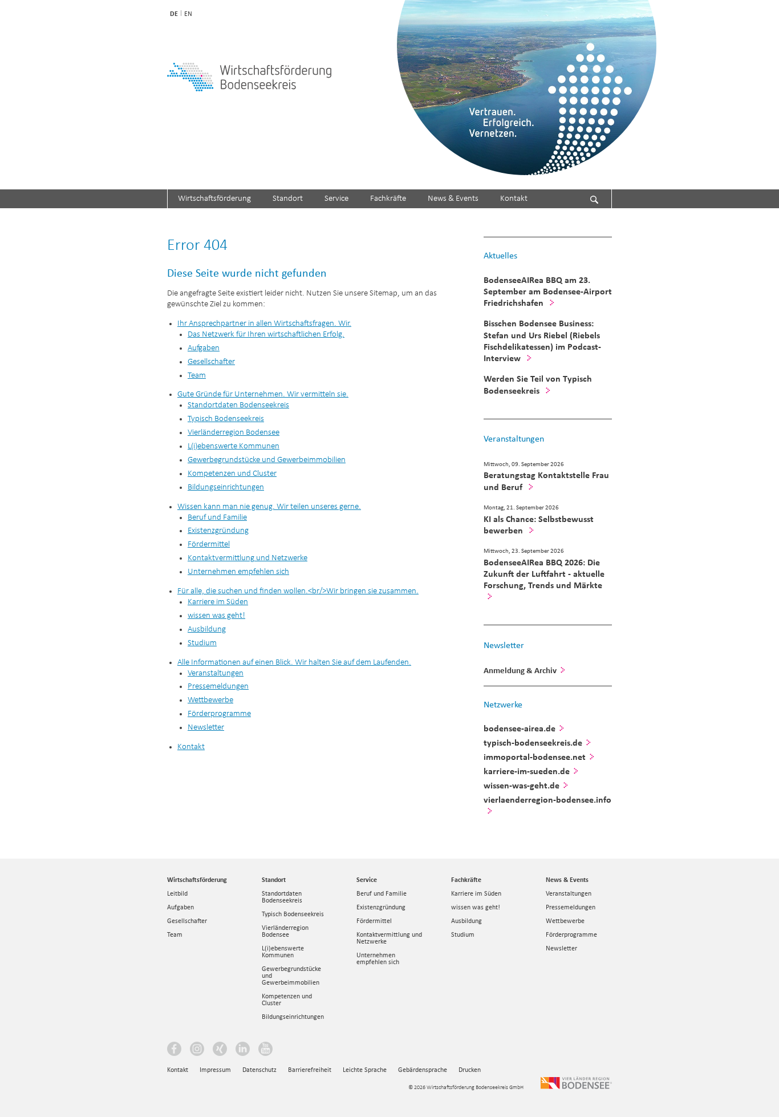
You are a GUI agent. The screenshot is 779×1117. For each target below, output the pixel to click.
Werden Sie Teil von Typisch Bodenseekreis (538, 384)
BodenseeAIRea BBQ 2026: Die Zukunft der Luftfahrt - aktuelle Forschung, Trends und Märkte (544, 573)
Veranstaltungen (514, 438)
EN (188, 14)
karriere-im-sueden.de (527, 771)
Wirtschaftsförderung (214, 199)
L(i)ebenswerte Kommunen (283, 951)
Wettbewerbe (565, 921)
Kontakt (514, 199)
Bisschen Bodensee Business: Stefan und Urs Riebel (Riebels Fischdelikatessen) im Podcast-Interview (542, 340)
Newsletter (504, 645)
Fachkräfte (388, 199)
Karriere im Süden (476, 893)
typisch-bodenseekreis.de (533, 742)
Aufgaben (180, 907)
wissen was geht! (475, 907)
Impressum (215, 1070)
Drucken (470, 1070)
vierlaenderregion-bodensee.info (547, 799)
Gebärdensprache (422, 1070)
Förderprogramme (571, 934)
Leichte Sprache (365, 1070)
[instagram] (198, 1050)
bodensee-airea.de (519, 728)
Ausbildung (466, 921)
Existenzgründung (380, 907)
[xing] (221, 1050)
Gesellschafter (187, 921)
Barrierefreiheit (309, 1070)
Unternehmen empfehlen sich (377, 958)
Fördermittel (374, 921)
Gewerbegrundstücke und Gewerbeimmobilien (291, 975)
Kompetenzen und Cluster (287, 999)
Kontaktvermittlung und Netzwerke (389, 937)
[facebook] (175, 1050)
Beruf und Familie (381, 893)
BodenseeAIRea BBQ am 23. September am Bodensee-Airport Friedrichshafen (548, 291)
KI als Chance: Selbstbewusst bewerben (539, 524)
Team (174, 934)
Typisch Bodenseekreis (293, 914)
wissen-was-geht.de (521, 785)
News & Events (453, 199)
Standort (288, 199)
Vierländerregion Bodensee (285, 931)
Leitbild (177, 893)
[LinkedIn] (244, 1050)
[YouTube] (266, 1050)
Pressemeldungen (570, 907)
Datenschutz (259, 1070)
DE (174, 14)
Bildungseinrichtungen (293, 1017)
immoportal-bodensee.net (535, 756)
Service (336, 199)
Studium (462, 934)
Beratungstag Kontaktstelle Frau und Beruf (546, 481)
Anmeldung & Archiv (520, 670)
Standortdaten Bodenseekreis (282, 896)
